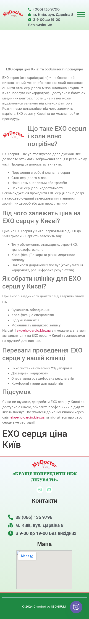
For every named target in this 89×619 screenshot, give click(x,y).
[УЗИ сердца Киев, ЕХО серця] (13, 14)
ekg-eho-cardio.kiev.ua (34, 330)
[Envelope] (49, 489)
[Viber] (40, 489)
